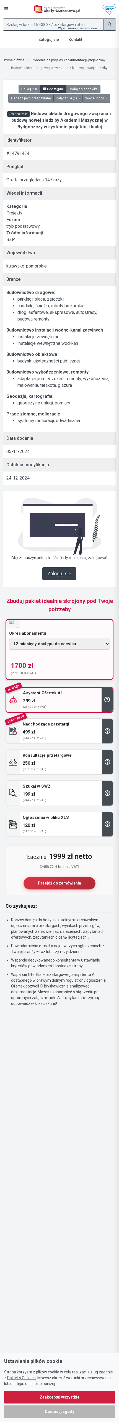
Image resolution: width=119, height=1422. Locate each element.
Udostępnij (55, 89)
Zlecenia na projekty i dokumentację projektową (68, 60)
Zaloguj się (59, 573)
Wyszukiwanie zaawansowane (80, 28)
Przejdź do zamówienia (59, 883)
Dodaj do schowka (83, 89)
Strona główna (14, 60)
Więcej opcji (95, 98)
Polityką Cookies (21, 1378)
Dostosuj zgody (59, 1411)
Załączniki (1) (67, 98)
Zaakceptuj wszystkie (59, 1397)
